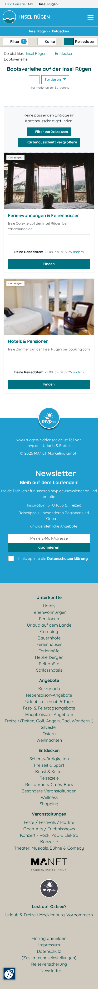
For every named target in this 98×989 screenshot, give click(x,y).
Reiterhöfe (49, 663)
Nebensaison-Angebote (49, 695)
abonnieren (48, 547)
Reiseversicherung (49, 964)
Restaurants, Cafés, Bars (49, 784)
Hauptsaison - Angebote (49, 714)
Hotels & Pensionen (28, 341)
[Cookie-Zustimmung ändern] (9, 973)
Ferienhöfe (49, 651)
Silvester (49, 727)
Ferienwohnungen (49, 612)
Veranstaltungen (49, 814)
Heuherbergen (49, 657)
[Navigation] (90, 17)
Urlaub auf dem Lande (49, 625)
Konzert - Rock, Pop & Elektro (49, 835)
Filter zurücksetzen (51, 131)
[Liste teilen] (34, 79)
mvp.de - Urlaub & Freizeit (49, 445)
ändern (78, 252)
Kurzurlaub (49, 688)
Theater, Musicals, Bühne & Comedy (49, 848)
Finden (49, 264)
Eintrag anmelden (49, 938)
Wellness (49, 797)
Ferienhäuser (49, 644)
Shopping (49, 803)
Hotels (49, 606)
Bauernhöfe (49, 638)
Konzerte (49, 841)
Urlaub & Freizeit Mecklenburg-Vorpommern (49, 915)
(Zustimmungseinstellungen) (49, 957)
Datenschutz (49, 951)
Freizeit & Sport (49, 765)
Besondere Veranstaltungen (49, 791)
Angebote (49, 680)
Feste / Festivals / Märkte (49, 822)
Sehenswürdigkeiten (49, 758)
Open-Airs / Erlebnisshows (49, 829)
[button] (35, 17)
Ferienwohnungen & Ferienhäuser (43, 215)
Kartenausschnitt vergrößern (51, 142)
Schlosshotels (49, 670)
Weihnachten (49, 740)
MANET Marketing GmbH (56, 453)
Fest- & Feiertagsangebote (49, 708)
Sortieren (53, 79)
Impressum (49, 945)
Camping (49, 631)
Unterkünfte (49, 597)
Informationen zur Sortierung (49, 87)
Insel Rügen (49, 4)
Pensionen (49, 618)
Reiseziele (49, 778)
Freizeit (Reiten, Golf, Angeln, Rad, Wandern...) (49, 721)
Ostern (49, 733)
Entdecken (64, 53)
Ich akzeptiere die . (51, 558)
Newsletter (50, 970)
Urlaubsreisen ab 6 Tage (49, 701)
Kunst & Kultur (49, 771)
